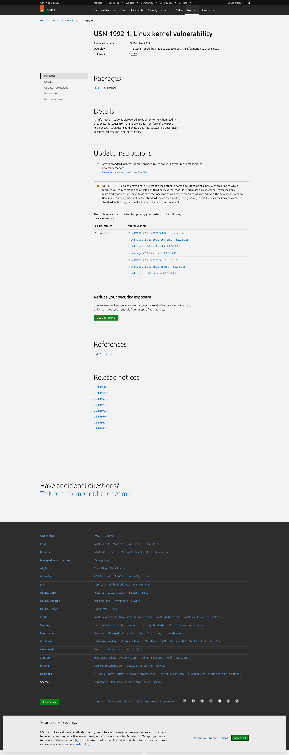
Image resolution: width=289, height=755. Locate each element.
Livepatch (137, 10)
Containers (47, 641)
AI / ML (44, 568)
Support (109, 535)
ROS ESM (99, 576)
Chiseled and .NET (155, 641)
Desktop (99, 649)
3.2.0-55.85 (176, 232)
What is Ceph (102, 543)
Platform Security (104, 10)
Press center (167, 701)
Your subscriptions (105, 657)
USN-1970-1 (101, 416)
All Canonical (234, 2)
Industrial (117, 681)
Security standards (159, 10)
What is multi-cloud (195, 616)
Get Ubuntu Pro (106, 317)
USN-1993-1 (101, 398)
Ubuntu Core (48, 592)
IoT (42, 584)
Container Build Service (183, 641)
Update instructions (56, 87)
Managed (118, 543)
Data (102, 673)
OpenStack (47, 535)
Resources (161, 551)
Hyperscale (100, 608)
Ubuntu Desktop (50, 600)
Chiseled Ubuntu (131, 641)
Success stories (117, 592)
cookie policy (81, 744)
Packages (49, 75)
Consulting (133, 543)
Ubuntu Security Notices (57, 20)
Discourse (157, 657)
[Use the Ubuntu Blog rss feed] (238, 702)
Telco (147, 681)
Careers (129, 701)
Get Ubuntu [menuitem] (166, 2)
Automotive (101, 681)
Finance (157, 681)
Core (130, 649)
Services (134, 592)
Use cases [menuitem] (114, 2)
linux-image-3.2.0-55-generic (144, 259)
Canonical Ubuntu (49, 2)
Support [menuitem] (130, 2)
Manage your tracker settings (210, 737)
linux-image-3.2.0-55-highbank (145, 246)
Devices (160, 665)
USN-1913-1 (101, 422)
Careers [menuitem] (183, 2)
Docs (147, 543)
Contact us (49, 701)
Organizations (102, 600)
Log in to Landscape (169, 633)
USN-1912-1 (101, 428)
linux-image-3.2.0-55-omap (144, 273)
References (51, 93)
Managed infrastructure (55, 560)
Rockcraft (206, 641)
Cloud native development (224, 673)
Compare (128, 633)
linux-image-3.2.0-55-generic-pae (147, 232)
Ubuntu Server (49, 608)
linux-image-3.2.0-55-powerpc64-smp (150, 239)
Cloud (43, 616)
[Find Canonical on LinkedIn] (203, 702)
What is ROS (115, 576)
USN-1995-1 (101, 392)
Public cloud (217, 616)
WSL (121, 649)
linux (96, 87)
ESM (123, 10)
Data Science (117, 568)
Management (141, 584)
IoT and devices (196, 673)
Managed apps (103, 560)
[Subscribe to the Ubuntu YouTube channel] (220, 702)
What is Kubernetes (105, 551)
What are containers (106, 641)
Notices (191, 10)
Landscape (47, 633)
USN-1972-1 (101, 410)
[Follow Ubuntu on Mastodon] (185, 702)
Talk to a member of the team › (85, 493)
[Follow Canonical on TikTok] (229, 702)
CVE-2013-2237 (103, 353)
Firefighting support (178, 657)
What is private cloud (139, 616)
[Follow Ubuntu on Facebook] (194, 702)
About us (99, 701)
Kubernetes (47, 551)
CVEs (179, 10)
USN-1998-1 (101, 386)
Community (133, 576)
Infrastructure (115, 673)
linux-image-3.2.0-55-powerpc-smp (148, 266)
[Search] (249, 2)
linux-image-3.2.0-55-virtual (144, 253)
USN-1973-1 (101, 404)
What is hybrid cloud (168, 616)
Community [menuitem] (147, 2)
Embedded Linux (119, 584)
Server (111, 649)
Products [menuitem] (97, 2)
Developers (121, 600)
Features (99, 592)
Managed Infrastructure (141, 673)
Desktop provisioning (140, 665)
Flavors (135, 600)
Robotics (45, 576)
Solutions (46, 673)
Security (45, 625)
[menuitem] (236, 2)
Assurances (208, 10)
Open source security (171, 673)
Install (97, 535)
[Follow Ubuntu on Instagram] (211, 702)
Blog (139, 701)
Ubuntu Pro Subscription (108, 665)
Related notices (53, 99)
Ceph (43, 543)
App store (100, 584)
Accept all (240, 737)
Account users (127, 657)
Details (48, 81)
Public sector (133, 681)
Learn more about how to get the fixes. (125, 172)
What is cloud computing (109, 616)
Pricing (144, 657)
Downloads (47, 649)
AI (95, 673)
